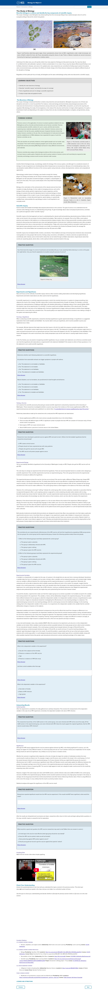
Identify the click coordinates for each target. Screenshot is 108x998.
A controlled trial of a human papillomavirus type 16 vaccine (71, 409)
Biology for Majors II (34, 3)
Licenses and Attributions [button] (25, 981)
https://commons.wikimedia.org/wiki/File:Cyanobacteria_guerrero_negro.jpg (39, 977)
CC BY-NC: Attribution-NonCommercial (80, 956)
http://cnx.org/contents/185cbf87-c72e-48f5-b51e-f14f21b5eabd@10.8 (63, 952)
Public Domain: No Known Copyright (73, 977)
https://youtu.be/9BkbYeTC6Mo (70, 968)
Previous (21, 987)
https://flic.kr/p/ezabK (59, 956)
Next (88, 987)
